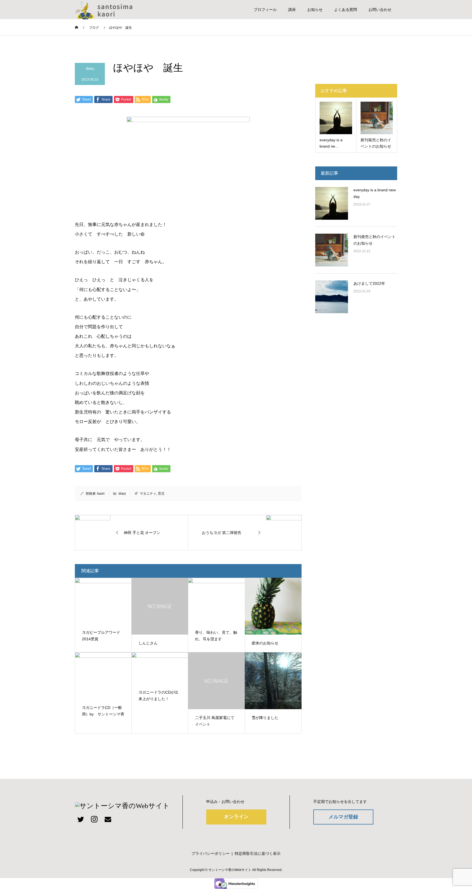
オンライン (236, 816)
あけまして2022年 (369, 283)
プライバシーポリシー (210, 853)
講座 (292, 9)
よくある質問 (345, 9)
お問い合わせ (379, 9)
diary (90, 68)
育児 (161, 493)
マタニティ (148, 493)
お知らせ (315, 9)
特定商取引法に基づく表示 (258, 853)
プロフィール (265, 9)
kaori (101, 493)
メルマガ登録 (343, 817)
